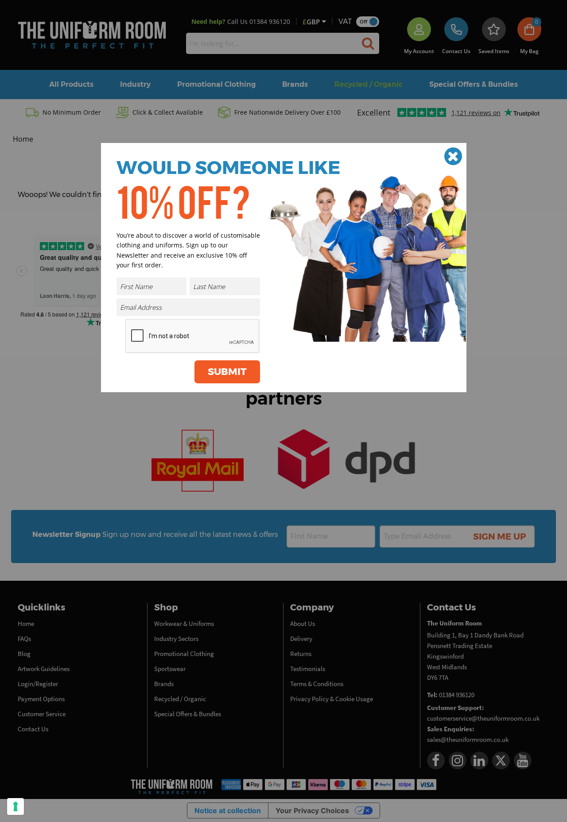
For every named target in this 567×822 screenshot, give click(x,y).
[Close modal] (453, 156)
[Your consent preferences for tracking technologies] (15, 806)
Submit (227, 372)
